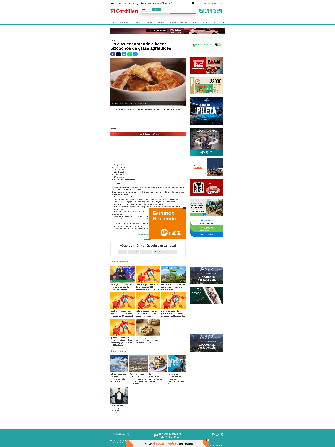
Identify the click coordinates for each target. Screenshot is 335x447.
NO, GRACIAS (145, 9)
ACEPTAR (156, 9)
